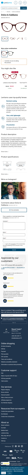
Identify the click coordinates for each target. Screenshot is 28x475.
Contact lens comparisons (7, 416)
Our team (3, 428)
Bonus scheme (5, 392)
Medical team (4, 430)
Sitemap (3, 441)
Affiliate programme (6, 400)
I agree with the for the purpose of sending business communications (14, 318)
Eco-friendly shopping (6, 403)
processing (13, 244)
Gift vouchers (4, 356)
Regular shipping (5, 389)
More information (18, 471)
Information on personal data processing (11, 364)
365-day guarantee (6, 378)
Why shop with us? (6, 435)
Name (4, 232)
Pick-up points (4, 354)
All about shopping (6, 346)
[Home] (1, 11)
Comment (5, 221)
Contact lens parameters (7, 411)
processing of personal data (16, 318)
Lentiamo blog (5, 433)
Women (8, 11)
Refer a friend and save (7, 397)
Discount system (5, 395)
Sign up (14, 322)
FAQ (2, 373)
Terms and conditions (6, 359)
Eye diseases (4, 414)
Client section (4, 381)
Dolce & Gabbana (16, 11)
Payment (3, 351)
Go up (18, 461)
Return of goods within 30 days (9, 376)
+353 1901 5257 (16, 335)
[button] (4, 38)
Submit (14, 250)
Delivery (3, 349)
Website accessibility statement (9, 362)
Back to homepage (12, 461)
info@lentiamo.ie (16, 338)
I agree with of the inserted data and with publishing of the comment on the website (14, 245)
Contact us (4, 438)
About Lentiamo (5, 425)
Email (4, 238)
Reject (9, 473)
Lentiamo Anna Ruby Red (9, 82)
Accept (3, 473)
